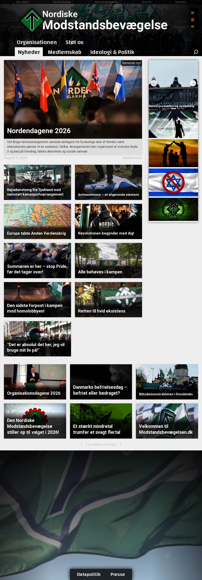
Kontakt (180, 2)
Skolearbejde (62, 2)
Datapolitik (89, 574)
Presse (146, 2)
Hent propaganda (106, 2)
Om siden (22, 2)
